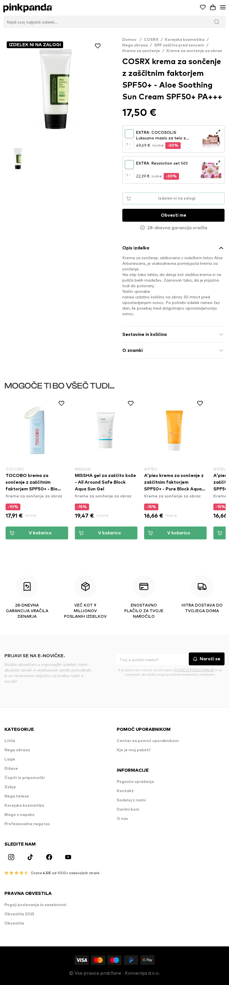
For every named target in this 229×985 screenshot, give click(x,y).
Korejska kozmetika (184, 40)
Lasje (9, 759)
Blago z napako (19, 815)
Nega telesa (16, 796)
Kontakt (125, 791)
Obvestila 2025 (19, 914)
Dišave (11, 769)
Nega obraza (135, 45)
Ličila (9, 741)
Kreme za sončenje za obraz (194, 51)
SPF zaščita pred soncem (179, 45)
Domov (132, 40)
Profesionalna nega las (27, 824)
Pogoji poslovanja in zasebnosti (35, 905)
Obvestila (14, 923)
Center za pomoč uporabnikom (148, 741)
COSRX (151, 40)
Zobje (10, 787)
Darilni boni (128, 809)
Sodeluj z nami (131, 800)
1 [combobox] (127, 144)
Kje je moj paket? (134, 750)
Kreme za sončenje (141, 51)
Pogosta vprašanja (135, 782)
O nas (122, 819)
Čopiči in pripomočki (24, 778)
